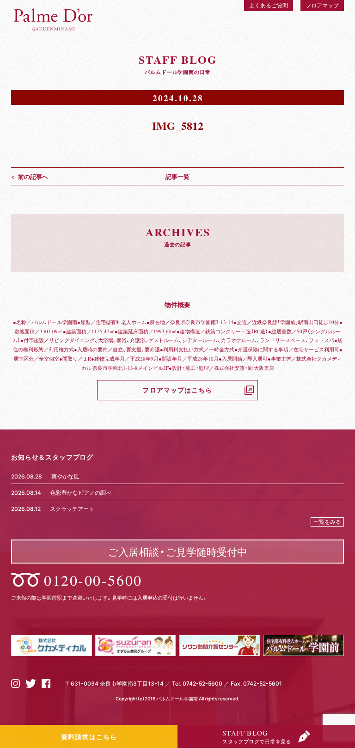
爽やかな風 (65, 476)
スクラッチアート (72, 508)
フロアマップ (322, 5)
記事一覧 (177, 176)
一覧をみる (327, 521)
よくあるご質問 (268, 5)
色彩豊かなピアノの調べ (80, 492)
